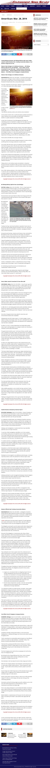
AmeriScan (19, 22)
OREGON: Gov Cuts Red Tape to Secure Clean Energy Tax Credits (40, 34)
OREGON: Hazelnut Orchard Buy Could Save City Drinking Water (40, 24)
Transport (32, 6)
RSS (1, 8)
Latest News (24, 22)
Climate (7, 6)
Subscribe (13, 8)
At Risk (2, 6)
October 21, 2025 (37, 31)
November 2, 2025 (38, 20)
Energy (12, 6)
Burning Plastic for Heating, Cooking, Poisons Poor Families (9, 748)
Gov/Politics (19, 6)
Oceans (44, 6)
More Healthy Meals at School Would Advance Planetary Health (9, 755)
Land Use (39, 6)
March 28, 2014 (6, 22)
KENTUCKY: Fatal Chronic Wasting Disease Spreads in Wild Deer (41, 19)
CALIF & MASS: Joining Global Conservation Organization (40, 30)
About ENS (6, 8)
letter (3, 520)
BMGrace (12, 108)
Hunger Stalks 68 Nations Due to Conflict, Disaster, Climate (8, 752)
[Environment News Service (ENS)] (25, 4)
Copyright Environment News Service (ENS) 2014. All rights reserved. (17, 275)
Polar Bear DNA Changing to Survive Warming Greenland (9, 762)
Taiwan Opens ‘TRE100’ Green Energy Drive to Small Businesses (9, 758)
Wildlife (26, 6)
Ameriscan (38, 15)
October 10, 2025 (37, 36)
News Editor (13, 22)
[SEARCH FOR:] (21, 8)
